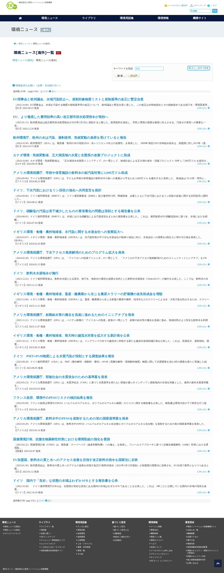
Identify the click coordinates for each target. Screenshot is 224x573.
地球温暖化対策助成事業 (197, 547)
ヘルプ (214, 5)
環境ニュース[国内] (23, 60)
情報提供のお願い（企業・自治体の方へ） (38, 85)
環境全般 (81, 530)
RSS (58, 52)
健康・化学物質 (84, 547)
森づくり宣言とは (121, 530)
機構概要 (191, 533)
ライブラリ (89, 18)
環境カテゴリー (157, 540)
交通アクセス (192, 537)
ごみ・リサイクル (85, 544)
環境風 (43, 530)
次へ (53, 91)
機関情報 (154, 533)
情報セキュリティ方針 (196, 556)
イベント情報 (156, 527)
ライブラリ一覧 (47, 527)
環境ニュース (24, 44)
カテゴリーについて (12, 533)
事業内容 (191, 544)
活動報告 (117, 533)
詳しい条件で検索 (200, 68)
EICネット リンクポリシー (161, 561)
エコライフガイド (48, 544)
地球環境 (81, 537)
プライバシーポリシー (160, 554)
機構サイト (200, 18)
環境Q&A (154, 530)
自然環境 (81, 533)
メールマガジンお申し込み (162, 550)
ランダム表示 (83, 527)
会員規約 (117, 540)
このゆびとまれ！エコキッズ (53, 547)
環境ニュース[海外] (12, 530)
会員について (156, 547)
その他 (80, 554)
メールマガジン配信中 (178, 5)
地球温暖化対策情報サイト (52, 550)
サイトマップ (200, 5)
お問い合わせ (192, 563)
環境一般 (81, 550)
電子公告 (191, 540)
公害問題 (81, 540)
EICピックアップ (48, 537)
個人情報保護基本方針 (196, 560)
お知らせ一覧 (192, 530)
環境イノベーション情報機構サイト (202, 527)
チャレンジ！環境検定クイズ (53, 540)
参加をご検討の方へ (122, 537)
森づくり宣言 (119, 527)
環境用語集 (127, 18)
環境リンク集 (156, 537)
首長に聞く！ (46, 533)
